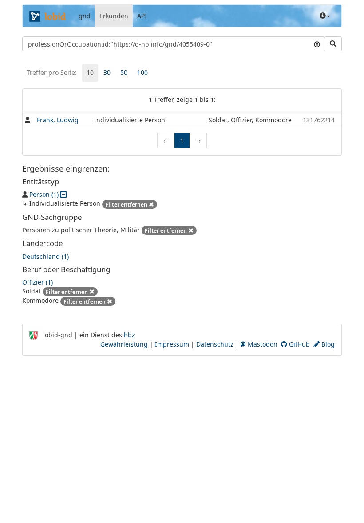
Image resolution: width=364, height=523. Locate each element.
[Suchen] (333, 43)
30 (107, 72)
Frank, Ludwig (58, 120)
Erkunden (113, 16)
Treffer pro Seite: (52, 72)
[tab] (90, 73)
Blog (327, 344)
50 (123, 72)
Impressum (172, 344)
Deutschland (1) (45, 256)
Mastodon (261, 344)
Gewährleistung (124, 344)
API (142, 16)
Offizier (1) (37, 282)
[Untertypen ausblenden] (63, 194)
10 (90, 72)
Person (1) (44, 194)
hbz (129, 335)
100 (142, 72)
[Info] (325, 16)
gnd (85, 16)
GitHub (298, 344)
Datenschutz (214, 344)
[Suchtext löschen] (317, 44)
